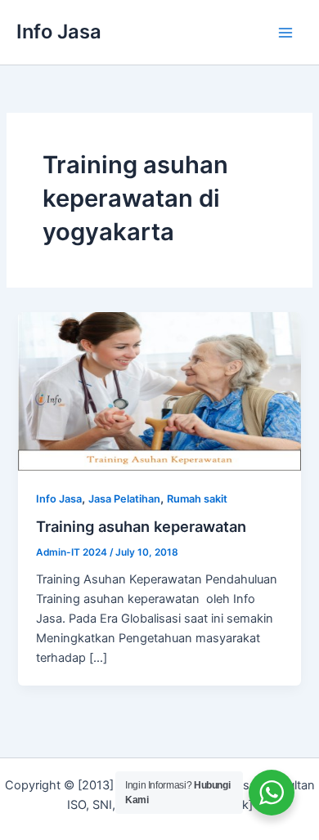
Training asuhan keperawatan (141, 526)
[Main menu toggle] (285, 33)
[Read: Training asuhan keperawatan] (159, 390)
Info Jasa (58, 31)
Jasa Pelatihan (124, 499)
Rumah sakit (197, 499)
